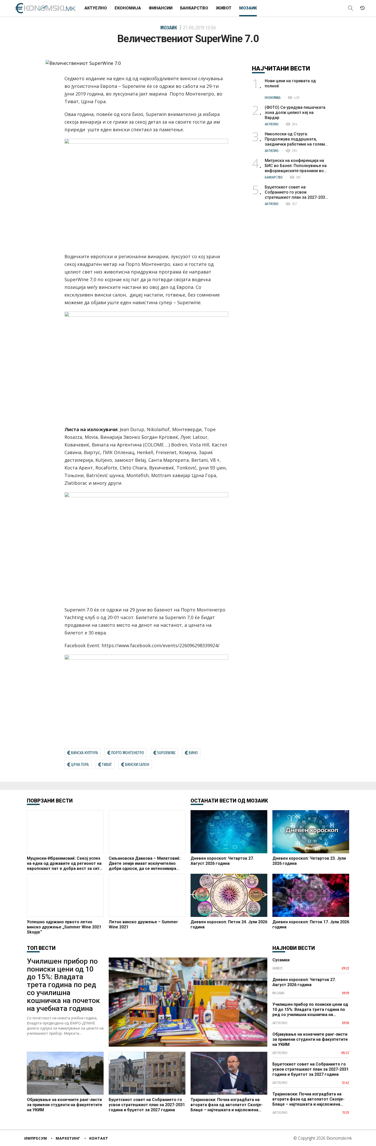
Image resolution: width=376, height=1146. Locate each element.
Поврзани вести (50, 801)
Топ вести (41, 948)
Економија (128, 8)
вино (193, 752)
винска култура (84, 752)
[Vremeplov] (362, 8)
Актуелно (95, 8)
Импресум (35, 1138)
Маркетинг (68, 1138)
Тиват (107, 764)
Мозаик (248, 8)
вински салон (137, 764)
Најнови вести (293, 948)
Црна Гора (80, 764)
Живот (223, 8)
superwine (166, 752)
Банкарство (194, 8)
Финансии (160, 8)
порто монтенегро (127, 752)
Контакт (98, 1138)
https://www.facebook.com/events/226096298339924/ (160, 645)
